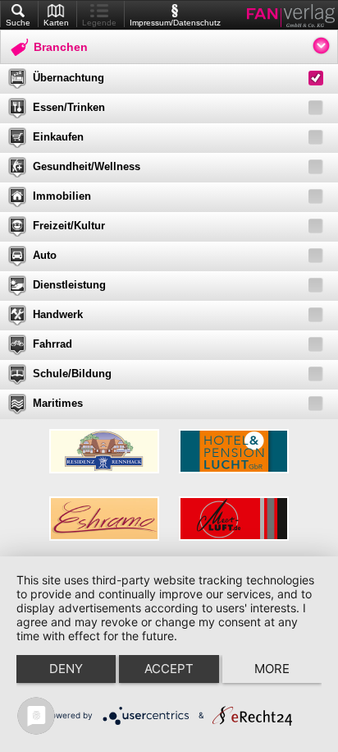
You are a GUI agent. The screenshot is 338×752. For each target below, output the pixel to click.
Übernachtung (68, 78)
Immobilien (62, 196)
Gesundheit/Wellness (86, 166)
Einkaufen (58, 137)
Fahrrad (52, 344)
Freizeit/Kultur (69, 225)
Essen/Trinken (69, 107)
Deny (66, 668)
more (272, 668)
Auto (45, 255)
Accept (169, 668)
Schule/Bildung (72, 373)
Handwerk (58, 314)
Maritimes (58, 403)
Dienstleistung (69, 285)
